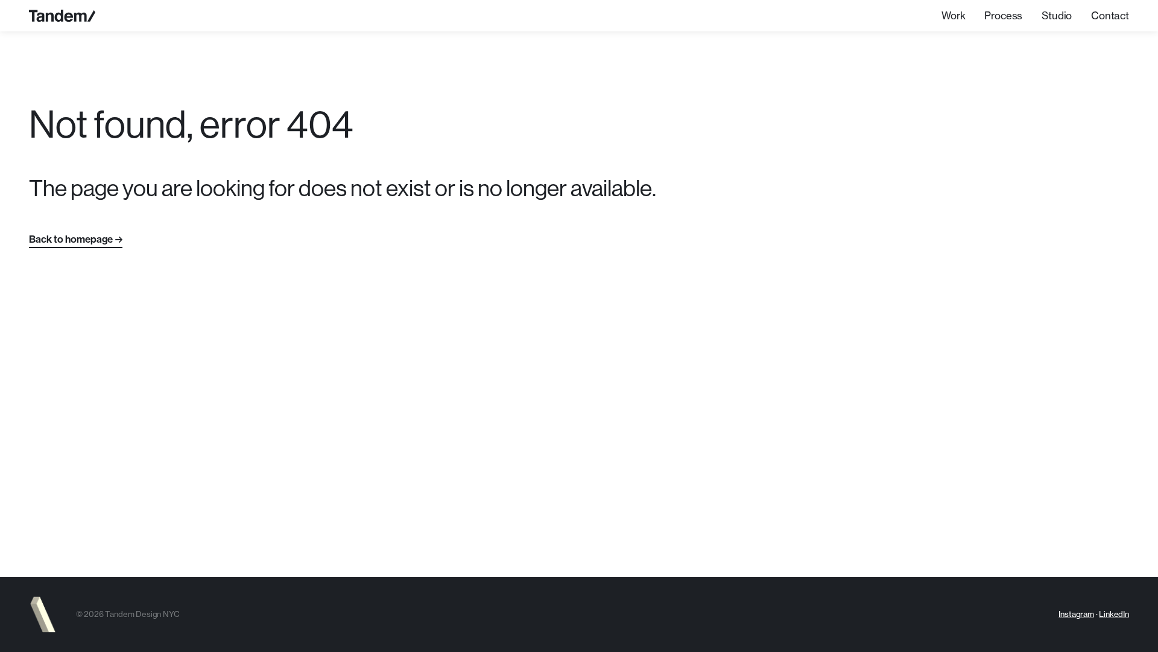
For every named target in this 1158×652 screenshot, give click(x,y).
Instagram (1075, 614)
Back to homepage (71, 239)
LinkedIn (1114, 614)
